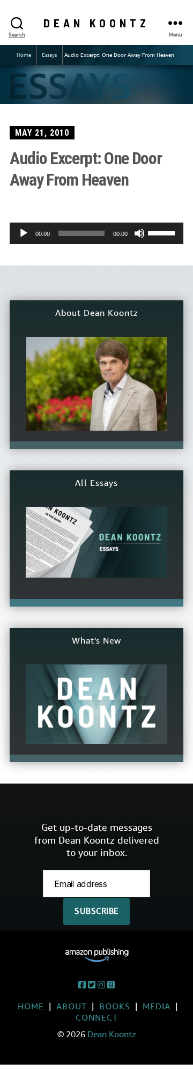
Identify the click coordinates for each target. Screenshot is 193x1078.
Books (114, 1006)
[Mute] (139, 233)
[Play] (23, 233)
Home (24, 54)
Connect (97, 1017)
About (71, 1006)
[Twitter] (91, 985)
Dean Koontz (96, 22)
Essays (49, 54)
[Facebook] (82, 985)
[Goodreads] (111, 985)
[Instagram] (101, 985)
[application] (96, 233)
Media (156, 1006)
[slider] (163, 232)
